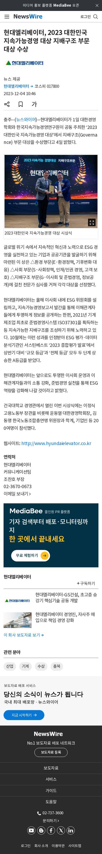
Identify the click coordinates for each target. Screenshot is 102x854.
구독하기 (87, 583)
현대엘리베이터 (18, 86)
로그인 (26, 846)
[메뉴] (6, 16)
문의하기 (51, 820)
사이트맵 (74, 846)
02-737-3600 (52, 812)
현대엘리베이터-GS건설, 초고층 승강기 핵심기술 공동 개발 (66, 598)
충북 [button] (56, 666)
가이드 (51, 790)
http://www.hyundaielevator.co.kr (56, 443)
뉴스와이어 (26, 120)
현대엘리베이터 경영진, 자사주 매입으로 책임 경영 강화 (65, 617)
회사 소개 (41, 846)
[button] (7, 104)
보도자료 (51, 768)
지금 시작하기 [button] (22, 715)
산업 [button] (10, 666)
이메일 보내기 (17, 494)
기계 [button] (25, 666)
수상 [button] (41, 666)
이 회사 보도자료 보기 (23, 635)
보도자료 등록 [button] (51, 752)
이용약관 (58, 846)
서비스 (51, 779)
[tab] (51, 768)
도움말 (51, 802)
